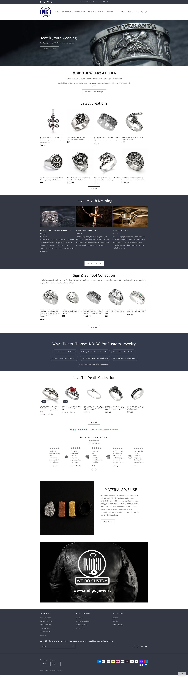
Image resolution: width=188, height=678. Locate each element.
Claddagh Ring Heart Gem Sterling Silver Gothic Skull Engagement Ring (72, 407)
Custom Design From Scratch (123, 352)
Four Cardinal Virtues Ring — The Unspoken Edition (106, 138)
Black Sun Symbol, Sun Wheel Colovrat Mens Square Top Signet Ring (114, 311)
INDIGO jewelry (48, 670)
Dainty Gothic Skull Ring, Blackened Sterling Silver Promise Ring (50, 407)
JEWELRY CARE (44, 628)
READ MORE (108, 522)
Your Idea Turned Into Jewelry (65, 352)
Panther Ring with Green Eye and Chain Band (107, 178)
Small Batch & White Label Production (95, 358)
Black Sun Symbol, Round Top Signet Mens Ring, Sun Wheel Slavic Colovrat (72, 311)
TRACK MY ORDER (118, 625)
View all (94, 189)
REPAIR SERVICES (45, 632)
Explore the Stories (94, 263)
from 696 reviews (94, 443)
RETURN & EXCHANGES (83, 621)
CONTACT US (80, 628)
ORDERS (115, 621)
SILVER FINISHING (45, 625)
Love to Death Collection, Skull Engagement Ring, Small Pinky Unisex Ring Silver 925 (136, 407)
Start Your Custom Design (94, 92)
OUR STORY (43, 635)
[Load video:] (94, 572)
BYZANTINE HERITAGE (87, 230)
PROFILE (115, 618)
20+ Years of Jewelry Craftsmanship (64, 358)
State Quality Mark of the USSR (76, 137)
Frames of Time (120, 230)
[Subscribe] (73, 646)
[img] (94, 440)
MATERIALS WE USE (46, 621)
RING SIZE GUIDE (45, 618)
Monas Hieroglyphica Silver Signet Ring (78, 178)
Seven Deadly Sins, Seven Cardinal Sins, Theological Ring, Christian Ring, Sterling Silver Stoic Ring (93, 311)
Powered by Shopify (57, 670)
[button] (57, 12)
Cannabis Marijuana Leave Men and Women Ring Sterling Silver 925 (137, 310)
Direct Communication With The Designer (94, 364)
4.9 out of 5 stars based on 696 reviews (104, 430)
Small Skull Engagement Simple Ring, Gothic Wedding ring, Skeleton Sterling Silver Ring (94, 407)
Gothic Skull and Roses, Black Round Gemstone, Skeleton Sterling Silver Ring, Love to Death (115, 407)
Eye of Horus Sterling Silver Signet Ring (51, 178)
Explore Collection (49, 49)
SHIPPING (79, 618)
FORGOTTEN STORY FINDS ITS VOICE (55, 232)
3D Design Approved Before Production (94, 352)
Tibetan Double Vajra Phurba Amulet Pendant (50, 138)
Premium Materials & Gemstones (124, 358)
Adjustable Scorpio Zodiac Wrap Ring (132, 137)
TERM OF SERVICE (81, 625)
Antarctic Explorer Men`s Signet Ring (132, 178)
